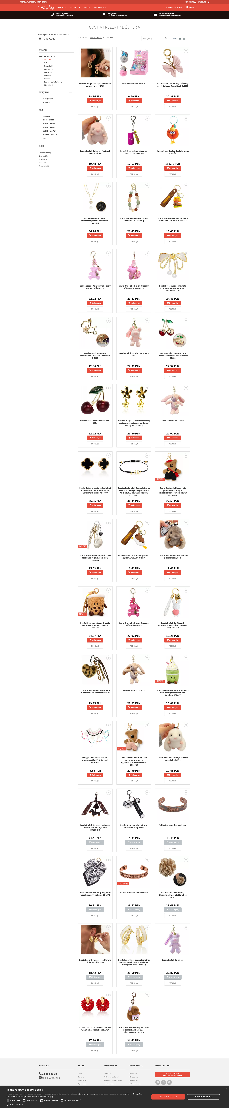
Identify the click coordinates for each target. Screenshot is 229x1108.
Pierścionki (49, 85)
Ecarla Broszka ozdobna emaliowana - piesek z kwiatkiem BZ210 (95, 355)
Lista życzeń (133, 1080)
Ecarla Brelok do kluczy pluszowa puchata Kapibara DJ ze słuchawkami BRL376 (134, 1029)
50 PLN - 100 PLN (49, 131)
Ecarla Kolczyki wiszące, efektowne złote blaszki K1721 (95, 961)
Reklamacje (82, 1080)
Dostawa (81, 1077)
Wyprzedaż (82, 1084)
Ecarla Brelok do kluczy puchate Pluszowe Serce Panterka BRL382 (95, 691)
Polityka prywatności (111, 1077)
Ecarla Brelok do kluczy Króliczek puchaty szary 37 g (172, 556)
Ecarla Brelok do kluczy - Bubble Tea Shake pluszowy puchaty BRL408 (95, 625)
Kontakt (44, 1065)
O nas (80, 1073)
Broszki (47, 79)
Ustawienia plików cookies (113, 1080)
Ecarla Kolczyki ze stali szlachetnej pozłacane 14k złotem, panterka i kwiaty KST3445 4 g (134, 423)
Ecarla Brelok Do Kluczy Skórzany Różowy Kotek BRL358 (133, 286)
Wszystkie (47, 102)
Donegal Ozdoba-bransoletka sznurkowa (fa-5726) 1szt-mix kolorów (95, 760)
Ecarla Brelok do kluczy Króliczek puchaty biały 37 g (172, 758)
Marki (41, 146)
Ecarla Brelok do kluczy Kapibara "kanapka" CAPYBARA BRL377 (173, 219)
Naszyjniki (48, 66)
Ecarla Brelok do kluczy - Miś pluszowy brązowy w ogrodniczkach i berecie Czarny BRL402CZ (173, 491)
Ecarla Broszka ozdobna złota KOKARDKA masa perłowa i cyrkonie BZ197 (172, 288)
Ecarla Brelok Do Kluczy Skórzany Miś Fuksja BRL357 (133, 624)
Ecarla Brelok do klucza (172, 959)
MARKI (86, 7)
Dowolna (46, 116)
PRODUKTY (74, 7)
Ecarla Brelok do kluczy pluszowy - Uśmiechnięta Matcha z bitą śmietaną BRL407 (172, 692)
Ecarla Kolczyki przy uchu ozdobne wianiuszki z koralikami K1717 (95, 1028)
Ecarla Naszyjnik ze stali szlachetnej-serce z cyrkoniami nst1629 (95, 220)
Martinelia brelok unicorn (134, 83)
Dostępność (44, 92)
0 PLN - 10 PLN (48, 120)
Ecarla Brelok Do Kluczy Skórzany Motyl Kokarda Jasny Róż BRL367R (172, 84)
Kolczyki (47, 63)
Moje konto (133, 1073)
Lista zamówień (135, 1084)
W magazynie (48, 98)
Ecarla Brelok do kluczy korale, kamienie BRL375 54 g (134, 219)
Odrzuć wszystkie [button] (203, 1097)
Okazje (61, 7)
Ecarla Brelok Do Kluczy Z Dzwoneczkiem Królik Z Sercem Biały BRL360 (172, 625)
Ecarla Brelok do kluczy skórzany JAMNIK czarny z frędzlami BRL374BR (95, 827)
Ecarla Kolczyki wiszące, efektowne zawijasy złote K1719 (95, 84)
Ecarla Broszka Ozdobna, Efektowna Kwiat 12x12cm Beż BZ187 (172, 895)
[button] (76, 1104)
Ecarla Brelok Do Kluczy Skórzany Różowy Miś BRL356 (95, 286)
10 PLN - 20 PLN (49, 123)
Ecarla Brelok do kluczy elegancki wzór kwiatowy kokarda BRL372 (95, 893)
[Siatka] (180, 38)
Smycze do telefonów (53, 82)
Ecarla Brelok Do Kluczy (173, 420)
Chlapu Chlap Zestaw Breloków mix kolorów (172, 152)
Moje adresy (133, 1077)
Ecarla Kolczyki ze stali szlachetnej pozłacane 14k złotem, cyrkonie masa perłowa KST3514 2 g (134, 962)
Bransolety (48, 69)
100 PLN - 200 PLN (50, 134)
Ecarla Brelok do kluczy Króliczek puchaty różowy (95, 152)
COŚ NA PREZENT (48, 56)
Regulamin (107, 1073)
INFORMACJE (99, 7)
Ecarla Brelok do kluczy (134, 690)
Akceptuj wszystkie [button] (168, 1097)
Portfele (47, 75)
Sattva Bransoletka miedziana (172, 825)
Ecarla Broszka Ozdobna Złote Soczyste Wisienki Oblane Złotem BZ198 (172, 355)
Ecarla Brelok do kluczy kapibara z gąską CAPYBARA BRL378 (133, 556)
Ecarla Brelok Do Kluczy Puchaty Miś (134, 354)
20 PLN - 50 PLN (49, 127)
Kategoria (43, 49)
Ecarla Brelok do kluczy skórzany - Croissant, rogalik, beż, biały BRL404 (95, 557)
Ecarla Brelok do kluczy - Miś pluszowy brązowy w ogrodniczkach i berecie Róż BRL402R (134, 761)
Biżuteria (46, 59)
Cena (41, 110)
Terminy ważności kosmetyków (110, 1085)
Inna (44, 138)
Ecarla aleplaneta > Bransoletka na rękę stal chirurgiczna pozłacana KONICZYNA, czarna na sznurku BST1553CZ (134, 491)
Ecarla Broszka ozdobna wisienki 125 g (95, 421)
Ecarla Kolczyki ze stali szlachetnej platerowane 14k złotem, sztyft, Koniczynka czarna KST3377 (95, 490)
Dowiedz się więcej (45, 1096)
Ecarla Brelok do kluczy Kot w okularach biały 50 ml (133, 826)
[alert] (114, 1097)
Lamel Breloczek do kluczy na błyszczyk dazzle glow (133, 152)
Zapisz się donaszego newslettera (173, 1074)
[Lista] (184, 38)
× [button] (226, 1089)
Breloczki (48, 72)
